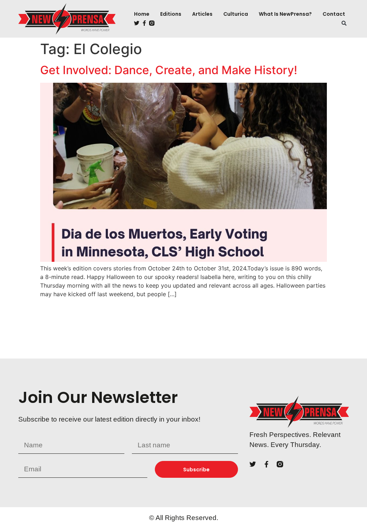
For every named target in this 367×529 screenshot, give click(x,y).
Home (141, 14)
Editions (170, 14)
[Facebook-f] (144, 23)
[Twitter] (136, 23)
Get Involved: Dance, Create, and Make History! (170, 70)
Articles (202, 14)
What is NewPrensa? (285, 14)
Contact (334, 14)
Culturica (235, 14)
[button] (344, 23)
